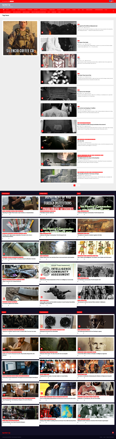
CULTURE (13, 9)
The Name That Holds (82, 42)
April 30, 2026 (43, 236)
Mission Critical (10, 233)
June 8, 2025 (43, 422)
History (36, 9)
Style (106, 9)
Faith (49, 12)
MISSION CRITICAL (43, 9)
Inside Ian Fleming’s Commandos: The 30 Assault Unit (53, 235)
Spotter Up (6, 5)
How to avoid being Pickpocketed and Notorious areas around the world (57, 398)
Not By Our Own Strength (83, 91)
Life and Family (82, 139)
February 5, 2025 (81, 303)
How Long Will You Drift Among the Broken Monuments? (91, 124)
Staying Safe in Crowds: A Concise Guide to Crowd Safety (54, 376)
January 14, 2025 (81, 60)
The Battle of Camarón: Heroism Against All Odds (90, 235)
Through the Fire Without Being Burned (87, 26)
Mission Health (16, 233)
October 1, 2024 (81, 126)
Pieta (78, 58)
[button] (113, 10)
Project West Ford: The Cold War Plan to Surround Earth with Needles (57, 257)
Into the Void (80, 141)
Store (59, 12)
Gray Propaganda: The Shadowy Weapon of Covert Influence (17, 399)
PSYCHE (74, 9)
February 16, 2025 (81, 422)
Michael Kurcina (12, 305)
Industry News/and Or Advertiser (39, 12)
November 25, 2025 (44, 377)
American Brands (26, 12)
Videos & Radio (89, 9)
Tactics (23, 279)
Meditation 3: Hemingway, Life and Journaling (89, 398)
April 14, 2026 (43, 281)
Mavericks (82, 300)
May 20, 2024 (80, 159)
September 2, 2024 (81, 142)
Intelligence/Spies (17, 12)
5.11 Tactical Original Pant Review (10, 303)
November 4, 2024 (81, 93)
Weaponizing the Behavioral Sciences (90, 139)
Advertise (54, 12)
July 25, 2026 (43, 214)
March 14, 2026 (43, 305)
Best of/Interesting (21, 9)
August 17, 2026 (6, 214)
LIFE (79, 9)
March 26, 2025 (81, 355)
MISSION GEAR (52, 9)
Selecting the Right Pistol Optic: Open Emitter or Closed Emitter (18, 212)
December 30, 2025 (44, 355)
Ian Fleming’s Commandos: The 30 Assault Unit (89, 279)
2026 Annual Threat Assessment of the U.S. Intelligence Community (56, 279)
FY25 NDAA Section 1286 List (47, 212)
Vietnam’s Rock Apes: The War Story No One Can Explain (54, 353)
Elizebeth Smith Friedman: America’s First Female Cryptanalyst (93, 420)
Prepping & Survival (97, 155)
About (7, 9)
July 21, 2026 (5, 260)
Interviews (30, 9)
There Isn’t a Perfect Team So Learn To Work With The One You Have (19, 331)
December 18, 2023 (81, 175)
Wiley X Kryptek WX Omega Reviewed (11, 281)
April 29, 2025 (80, 27)
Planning (16, 398)
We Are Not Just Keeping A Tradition (86, 108)
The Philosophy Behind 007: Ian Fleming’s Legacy (90, 331)
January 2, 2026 (6, 379)
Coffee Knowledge (99, 9)
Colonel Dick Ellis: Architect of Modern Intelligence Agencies (92, 353)
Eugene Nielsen (12, 214)
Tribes (50, 233)
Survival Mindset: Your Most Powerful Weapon (13, 422)
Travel (48, 374)
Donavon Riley (87, 27)
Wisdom (90, 156)
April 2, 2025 (80, 281)
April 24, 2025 (80, 236)
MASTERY (68, 9)
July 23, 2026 (5, 238)
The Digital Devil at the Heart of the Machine (88, 158)
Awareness (79, 155)
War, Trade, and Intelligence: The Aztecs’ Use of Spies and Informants (94, 257)
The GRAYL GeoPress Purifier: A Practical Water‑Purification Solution (19, 258)
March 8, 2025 (81, 377)
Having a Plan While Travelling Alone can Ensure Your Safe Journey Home (58, 420)
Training (25, 233)
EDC (83, 9)
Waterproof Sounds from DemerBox (49, 331)
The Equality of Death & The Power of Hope (88, 173)
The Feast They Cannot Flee (84, 75)
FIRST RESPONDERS (7, 12)
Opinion (93, 155)
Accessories (4, 279)
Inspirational (82, 172)
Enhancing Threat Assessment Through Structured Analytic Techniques (20, 377)
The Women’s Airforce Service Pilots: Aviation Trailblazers (91, 302)
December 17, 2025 (6, 401)
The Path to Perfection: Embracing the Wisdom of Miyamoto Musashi (95, 376)
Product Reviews (60, 9)
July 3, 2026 (5, 305)
